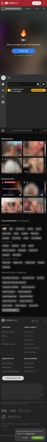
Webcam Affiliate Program (10, 371)
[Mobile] (11, 229)
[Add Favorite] (3, 78)
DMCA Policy (28, 340)
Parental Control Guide (31, 348)
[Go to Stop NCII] (14, 416)
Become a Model (7, 363)
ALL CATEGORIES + (10, 310)
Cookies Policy (29, 344)
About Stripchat (9, 332)
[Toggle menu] (2, 3)
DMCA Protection (30, 371)
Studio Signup (6, 367)
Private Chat (38, 90)
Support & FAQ (29, 363)
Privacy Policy (29, 332)
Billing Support (29, 367)
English (36, 321)
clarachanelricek (9, 221)
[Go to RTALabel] (4, 410)
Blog (5, 336)
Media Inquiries (9, 344)
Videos (29, 8)
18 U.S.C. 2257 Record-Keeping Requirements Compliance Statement (20, 425)
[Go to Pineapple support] (3, 417)
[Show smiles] (38, 84)
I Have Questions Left (13, 378)
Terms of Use (28, 336)
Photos (39, 8)
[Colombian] (4, 229)
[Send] (43, 84)
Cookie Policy (30, 433)
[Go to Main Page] (14, 3)
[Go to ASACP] (13, 411)
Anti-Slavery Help (30, 352)
